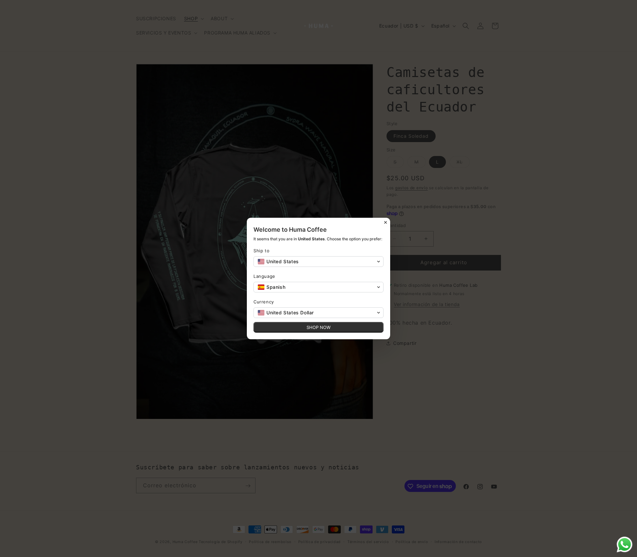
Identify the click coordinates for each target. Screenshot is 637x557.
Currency (263, 301)
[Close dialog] (385, 222)
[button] (318, 261)
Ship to (261, 250)
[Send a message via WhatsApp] (624, 544)
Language (264, 276)
